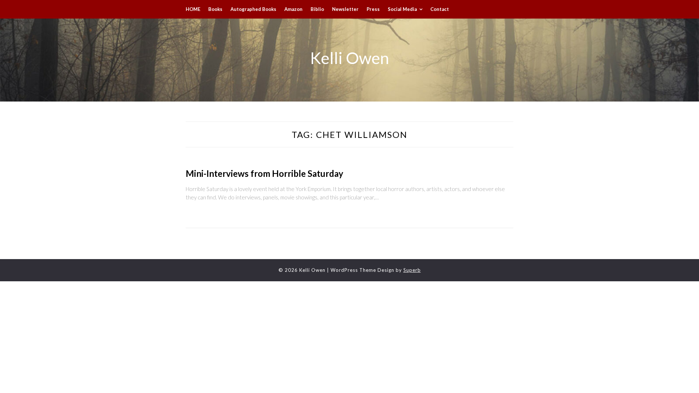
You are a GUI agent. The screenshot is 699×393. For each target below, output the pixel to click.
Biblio (317, 9)
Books (215, 9)
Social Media (402, 9)
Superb (412, 270)
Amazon (293, 9)
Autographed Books (253, 9)
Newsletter (345, 9)
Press (373, 9)
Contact (439, 9)
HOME (193, 9)
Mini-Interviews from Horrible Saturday (264, 173)
